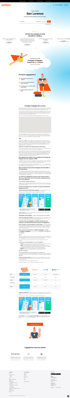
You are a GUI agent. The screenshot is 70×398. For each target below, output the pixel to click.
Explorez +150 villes (26, 381)
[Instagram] (57, 387)
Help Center (10, 383)
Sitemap (10, 391)
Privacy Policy (11, 389)
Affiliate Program (11, 381)
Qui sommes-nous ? (11, 374)
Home (10, 373)
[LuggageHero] (6, 5)
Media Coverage (12, 387)
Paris (24, 378)
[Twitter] (56, 387)
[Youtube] (59, 387)
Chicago (25, 374)
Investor (11, 375)
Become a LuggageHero (59, 4)
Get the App (66, 4)
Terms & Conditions (11, 390)
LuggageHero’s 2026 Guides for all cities (14, 388)
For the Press (11, 386)
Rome (25, 379)
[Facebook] (55, 387)
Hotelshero (10, 380)
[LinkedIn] (60, 387)
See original (45, 39)
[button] (68, 396)
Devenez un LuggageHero (12, 379)
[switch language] (54, 5)
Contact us (52, 387)
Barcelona (25, 373)
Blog (9, 378)
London (25, 375)
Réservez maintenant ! (35, 324)
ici (32, 215)
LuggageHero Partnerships (13, 382)
